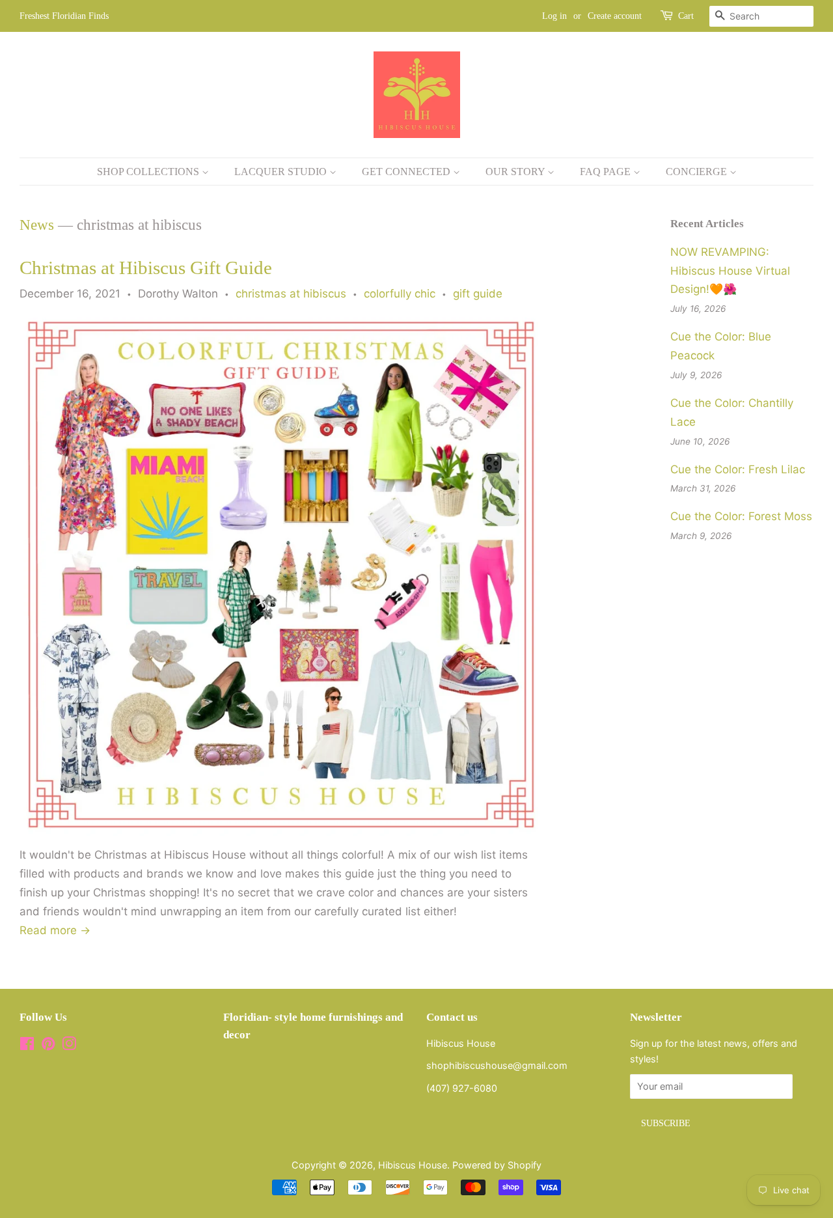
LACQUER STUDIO (281, 171)
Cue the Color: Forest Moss (741, 516)
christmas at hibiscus (291, 293)
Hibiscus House (412, 1164)
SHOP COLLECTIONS (149, 171)
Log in (554, 16)
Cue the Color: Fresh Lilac (737, 469)
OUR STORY (516, 171)
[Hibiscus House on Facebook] (27, 1045)
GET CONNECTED (407, 171)
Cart (686, 16)
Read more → (55, 930)
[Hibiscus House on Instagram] (69, 1045)
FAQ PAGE (606, 171)
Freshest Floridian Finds (64, 16)
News (37, 225)
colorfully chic (399, 293)
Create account (615, 16)
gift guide (477, 293)
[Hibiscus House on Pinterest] (48, 1045)
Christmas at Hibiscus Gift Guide (146, 267)
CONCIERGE (698, 171)
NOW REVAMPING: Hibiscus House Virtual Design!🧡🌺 (730, 270)
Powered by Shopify (496, 1164)
